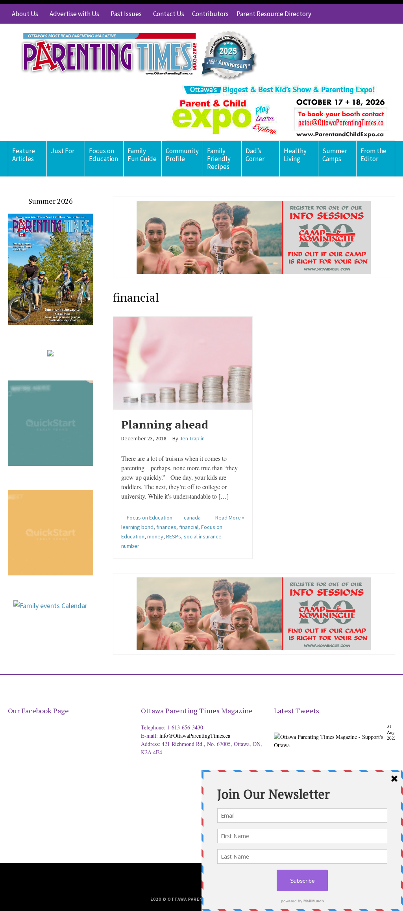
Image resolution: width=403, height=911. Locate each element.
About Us (25, 13)
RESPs (173, 536)
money (155, 536)
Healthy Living (295, 155)
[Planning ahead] (183, 362)
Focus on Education (103, 155)
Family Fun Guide (142, 155)
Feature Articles (23, 155)
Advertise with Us (74, 13)
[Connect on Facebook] (366, 14)
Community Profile (182, 155)
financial (188, 527)
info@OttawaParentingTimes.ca (194, 735)
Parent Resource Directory (274, 13)
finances (166, 527)
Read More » (229, 517)
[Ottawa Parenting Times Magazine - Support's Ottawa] (333, 735)
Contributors (210, 13)
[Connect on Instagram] (377, 14)
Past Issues (126, 13)
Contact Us (168, 13)
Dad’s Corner (255, 155)
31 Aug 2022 (391, 732)
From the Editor (373, 155)
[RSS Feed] (342, 14)
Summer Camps (334, 155)
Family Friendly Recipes (219, 159)
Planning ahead (164, 424)
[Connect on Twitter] (354, 14)
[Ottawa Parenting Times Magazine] (134, 53)
